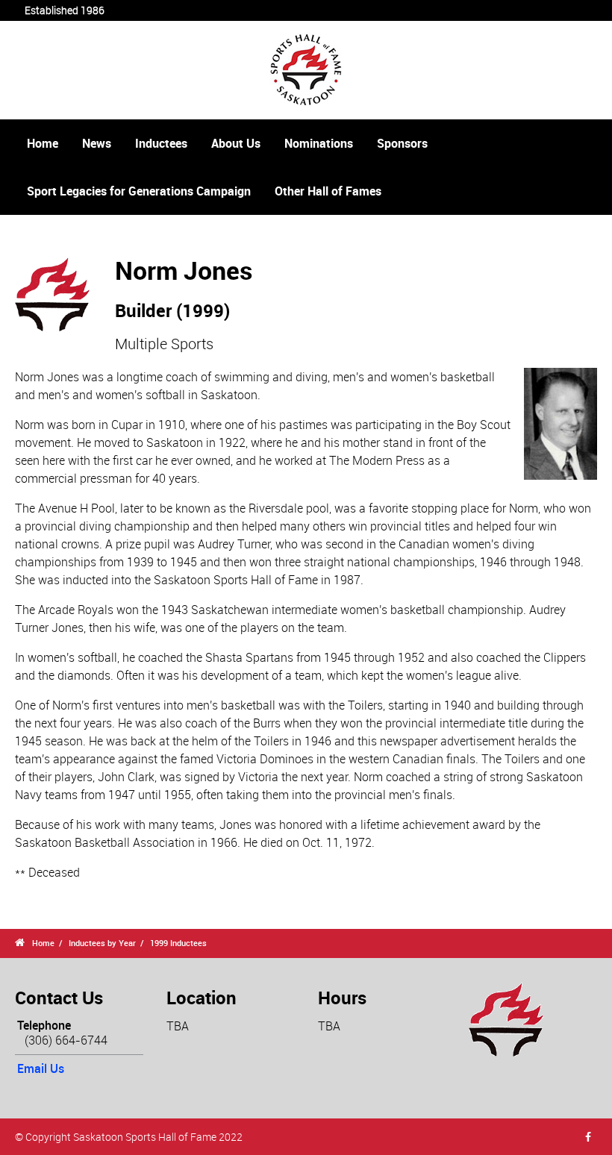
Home (42, 143)
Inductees (161, 143)
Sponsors (402, 143)
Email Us (40, 1068)
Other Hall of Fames (328, 191)
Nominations (318, 143)
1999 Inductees (178, 942)
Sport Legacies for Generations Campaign (139, 191)
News (96, 143)
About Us (235, 143)
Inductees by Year (102, 942)
